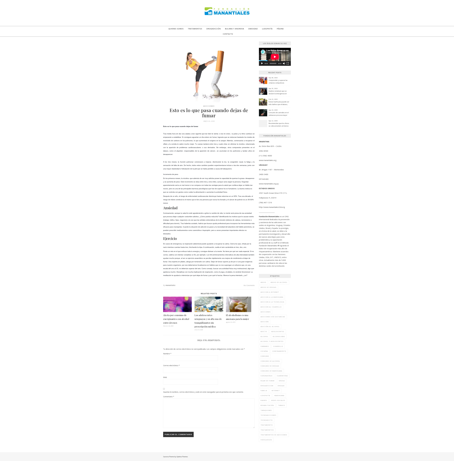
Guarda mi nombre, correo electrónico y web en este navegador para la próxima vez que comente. (203, 392)
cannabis (265, 346)
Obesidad (253, 29)
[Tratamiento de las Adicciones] (227, 11)
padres (264, 400)
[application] (275, 57)
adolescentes (277, 331)
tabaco (281, 405)
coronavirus (267, 376)
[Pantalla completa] (288, 63)
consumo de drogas (270, 366)
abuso (263, 282)
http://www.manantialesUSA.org (272, 207)
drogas (281, 386)
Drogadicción (213, 29)
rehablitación (267, 405)
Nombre (167, 353)
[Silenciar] (284, 63)
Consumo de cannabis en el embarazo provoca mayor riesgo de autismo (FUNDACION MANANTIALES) (279, 114)
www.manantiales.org (267, 160)
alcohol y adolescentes (272, 341)
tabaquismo (266, 410)
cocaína (264, 351)
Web (165, 377)
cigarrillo (278, 346)
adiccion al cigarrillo (271, 307)
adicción (265, 322)
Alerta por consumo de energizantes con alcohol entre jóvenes (176, 319)
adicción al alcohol (270, 326)
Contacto (228, 34)
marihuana (279, 395)
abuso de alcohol (279, 282)
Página (280, 29)
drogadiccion (267, 386)
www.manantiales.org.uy (269, 183)
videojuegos (266, 440)
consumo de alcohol (270, 361)
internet (276, 390)
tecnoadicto (267, 420)
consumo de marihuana (271, 371)
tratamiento (267, 425)
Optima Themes (182, 457)
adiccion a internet (270, 292)
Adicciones (208, 106)
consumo (265, 356)
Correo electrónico (171, 365)
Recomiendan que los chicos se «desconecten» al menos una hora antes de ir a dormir (279, 124)
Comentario (168, 396)
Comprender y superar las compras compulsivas (278, 81)
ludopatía (265, 395)
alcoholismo (279, 336)
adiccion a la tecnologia (272, 302)
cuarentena (282, 376)
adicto (264, 331)
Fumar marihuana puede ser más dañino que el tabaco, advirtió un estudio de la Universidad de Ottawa (279, 103)
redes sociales (278, 400)
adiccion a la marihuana (272, 297)
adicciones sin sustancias (273, 317)
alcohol (264, 336)
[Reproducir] (262, 63)
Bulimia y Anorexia (234, 29)
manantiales (170, 285)
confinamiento (279, 351)
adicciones (266, 312)
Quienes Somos (176, 29)
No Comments (249, 285)
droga (282, 381)
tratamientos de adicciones (274, 435)
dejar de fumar (268, 381)
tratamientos (267, 430)
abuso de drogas (268, 287)
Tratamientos (195, 29)
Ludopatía (267, 29)
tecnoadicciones (268, 415)
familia (264, 390)
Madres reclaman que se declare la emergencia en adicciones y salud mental (278, 92)
